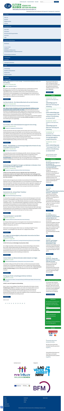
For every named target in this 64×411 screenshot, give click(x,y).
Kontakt (36, 1)
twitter (25, 400)
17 (24, 303)
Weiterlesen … (7, 99)
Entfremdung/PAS (9, 240)
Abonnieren (48, 318)
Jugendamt (57, 11)
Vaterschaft (28, 105)
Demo (7, 86)
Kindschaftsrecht (13, 150)
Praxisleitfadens (7, 157)
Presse (5, 402)
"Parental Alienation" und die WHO (12, 216)
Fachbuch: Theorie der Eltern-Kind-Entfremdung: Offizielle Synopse (53, 260)
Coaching (20, 240)
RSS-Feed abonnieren (51, 156)
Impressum (6, 404)
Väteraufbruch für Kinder (10, 279)
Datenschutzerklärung (50, 316)
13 (15, 303)
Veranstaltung (18, 195)
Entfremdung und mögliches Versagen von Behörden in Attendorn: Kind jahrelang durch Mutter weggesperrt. (22, 165)
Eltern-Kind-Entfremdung (25, 170)
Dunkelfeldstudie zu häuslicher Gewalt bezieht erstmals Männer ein (53, 216)
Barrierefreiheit (30, 1)
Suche (5, 400)
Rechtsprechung (19, 128)
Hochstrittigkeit (37, 240)
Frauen (17, 105)
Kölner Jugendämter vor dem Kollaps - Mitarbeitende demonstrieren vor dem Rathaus (22, 82)
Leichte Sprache (23, 1)
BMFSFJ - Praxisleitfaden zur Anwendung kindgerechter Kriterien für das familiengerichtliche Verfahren (22, 146)
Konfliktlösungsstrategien (29, 279)
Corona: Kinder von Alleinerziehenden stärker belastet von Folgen (20, 258)
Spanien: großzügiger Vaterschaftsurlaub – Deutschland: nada (51, 242)
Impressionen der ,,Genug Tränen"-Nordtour (14, 192)
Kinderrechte (15, 240)
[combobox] (46, 1)
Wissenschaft (17, 219)
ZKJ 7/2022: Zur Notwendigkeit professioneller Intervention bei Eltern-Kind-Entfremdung (21, 236)
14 (18, 303)
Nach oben (45, 398)
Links (25, 402)
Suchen (56, 1)
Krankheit (7, 219)
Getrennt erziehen (30, 261)
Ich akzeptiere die (51, 315)
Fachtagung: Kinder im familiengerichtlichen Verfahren (17, 276)
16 (22, 303)
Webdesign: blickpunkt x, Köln (40, 407)
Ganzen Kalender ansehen (51, 154)
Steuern (14, 86)
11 (11, 303)
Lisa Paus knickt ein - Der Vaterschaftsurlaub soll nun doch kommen (20, 102)
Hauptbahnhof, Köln (49, 133)
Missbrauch (8, 150)
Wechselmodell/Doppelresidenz (12, 261)
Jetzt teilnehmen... (50, 294)
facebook (26, 398)
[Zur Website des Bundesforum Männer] (42, 387)
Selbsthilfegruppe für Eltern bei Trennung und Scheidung (52, 104)
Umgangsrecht (51, 11)
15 (20, 303)
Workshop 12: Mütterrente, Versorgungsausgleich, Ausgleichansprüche (53, 137)
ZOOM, (47, 110)
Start (5, 398)
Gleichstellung (22, 105)
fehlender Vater (9, 105)
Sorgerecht (45, 11)
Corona (25, 261)
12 (13, 303)
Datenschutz (7, 406)
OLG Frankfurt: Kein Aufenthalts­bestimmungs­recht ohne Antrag (19, 124)
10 (9, 303)
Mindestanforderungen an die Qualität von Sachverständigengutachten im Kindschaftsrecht (53, 165)
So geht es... (48, 347)
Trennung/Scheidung (20, 279)
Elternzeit (14, 105)
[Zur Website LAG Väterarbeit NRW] (42, 371)
